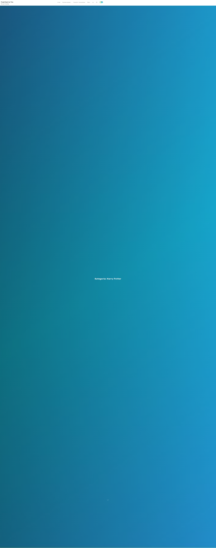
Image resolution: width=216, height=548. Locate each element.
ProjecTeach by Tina (7, 2)
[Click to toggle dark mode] (101, 2)
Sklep (88, 2)
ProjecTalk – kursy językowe (79, 2)
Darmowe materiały (66, 2)
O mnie (58, 2)
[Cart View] (93, 2)
